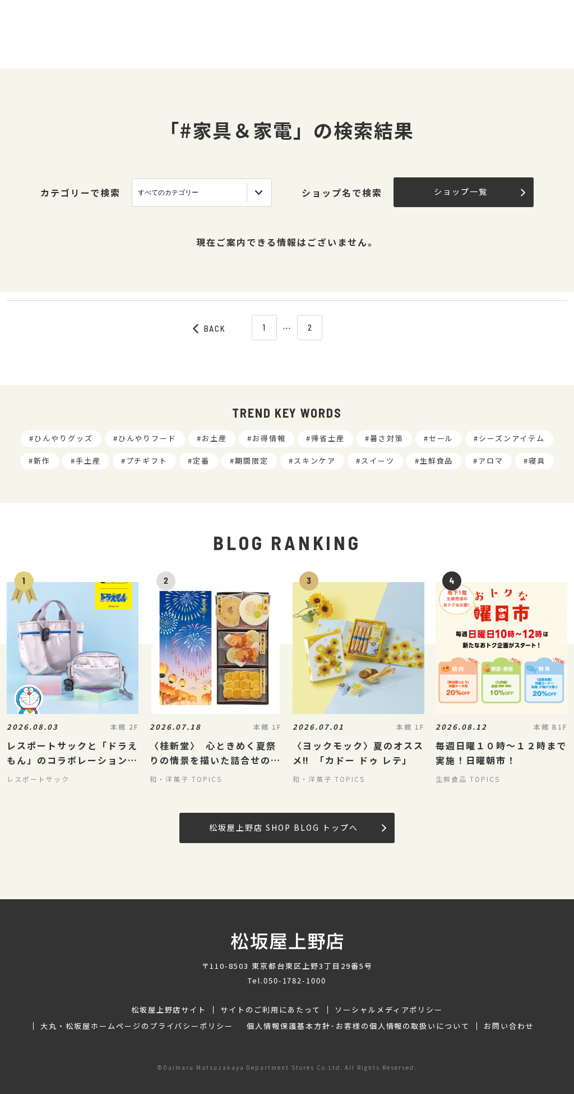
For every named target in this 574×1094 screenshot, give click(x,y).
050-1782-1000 (294, 980)
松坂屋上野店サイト (169, 1010)
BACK (215, 328)
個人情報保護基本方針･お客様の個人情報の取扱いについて (358, 1026)
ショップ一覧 (461, 191)
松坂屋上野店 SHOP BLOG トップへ (283, 827)
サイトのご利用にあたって (270, 1010)
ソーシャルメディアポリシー (389, 1010)
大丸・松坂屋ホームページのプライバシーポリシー (136, 1026)
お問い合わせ (509, 1026)
